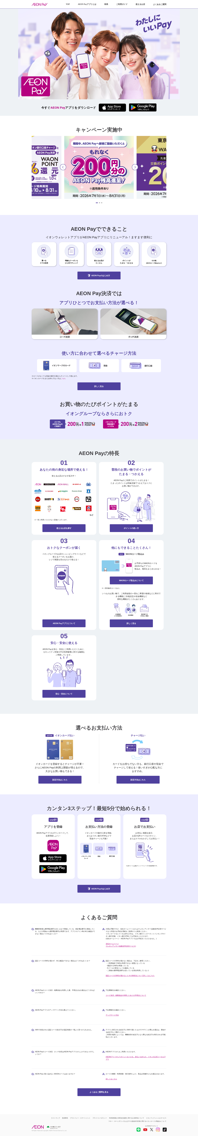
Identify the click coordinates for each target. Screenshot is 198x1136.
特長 (106, 4)
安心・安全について (63, 694)
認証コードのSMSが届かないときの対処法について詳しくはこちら (130, 976)
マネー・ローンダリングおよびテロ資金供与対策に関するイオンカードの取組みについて (137, 1121)
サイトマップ (55, 1118)
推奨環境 (65, 1118)
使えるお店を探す (64, 528)
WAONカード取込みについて (131, 580)
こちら (63, 378)
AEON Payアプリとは (87, 4)
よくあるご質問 (159, 4)
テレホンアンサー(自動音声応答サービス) (121, 946)
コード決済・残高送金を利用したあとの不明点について (126, 995)
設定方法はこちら (59, 780)
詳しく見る (99, 386)
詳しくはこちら (111, 1079)
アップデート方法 (112, 1015)
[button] (63, 167)
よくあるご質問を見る (99, 1092)
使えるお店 (140, 4)
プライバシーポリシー (100, 1118)
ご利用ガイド (122, 4)
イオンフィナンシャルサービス (156, 1118)
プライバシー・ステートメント (80, 1118)
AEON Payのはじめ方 (100, 275)
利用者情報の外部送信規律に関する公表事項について (126, 1118)
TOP (68, 4)
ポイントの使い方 (131, 528)
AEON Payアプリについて (64, 623)
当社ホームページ (112, 944)
